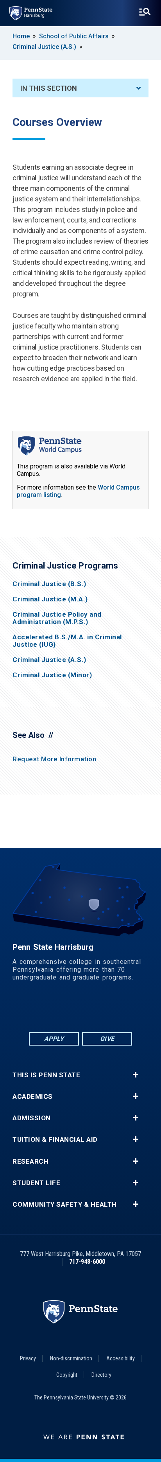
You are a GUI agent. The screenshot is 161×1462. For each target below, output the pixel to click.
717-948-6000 (87, 1261)
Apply (54, 1038)
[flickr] (80, 1009)
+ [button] (135, 1075)
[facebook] (39, 1009)
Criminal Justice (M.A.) (50, 599)
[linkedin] (60, 1009)
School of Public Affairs (74, 36)
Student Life (36, 1183)
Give (107, 1038)
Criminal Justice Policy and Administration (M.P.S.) (57, 618)
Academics (33, 1096)
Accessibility (120, 1358)
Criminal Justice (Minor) (52, 675)
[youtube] (100, 1009)
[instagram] (121, 1009)
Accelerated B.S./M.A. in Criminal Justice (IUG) (67, 640)
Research (30, 1161)
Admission (32, 1118)
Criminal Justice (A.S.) (44, 46)
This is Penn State (46, 1075)
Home (21, 36)
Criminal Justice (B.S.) (49, 584)
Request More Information (54, 759)
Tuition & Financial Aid (55, 1139)
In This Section (48, 88)
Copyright (66, 1375)
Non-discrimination (71, 1358)
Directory (101, 1375)
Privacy (28, 1358)
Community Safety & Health (65, 1204)
